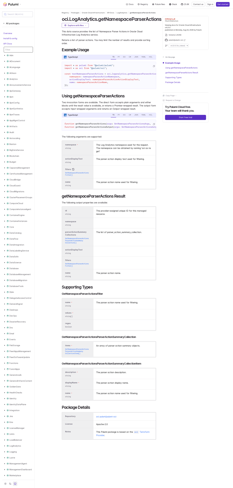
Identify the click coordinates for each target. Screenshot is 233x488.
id (66, 210)
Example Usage (172, 63)
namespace (70, 145)
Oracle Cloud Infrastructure (93, 13)
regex (68, 323)
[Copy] (153, 66)
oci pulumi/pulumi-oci (106, 416)
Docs (131, 4)
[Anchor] (91, 49)
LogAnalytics (122, 13)
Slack (174, 4)
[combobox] (17, 14)
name (67, 182)
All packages (12, 23)
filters (68, 169)
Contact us (198, 4)
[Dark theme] (10, 484)
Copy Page (170, 96)
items (67, 345)
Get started (222, 4)
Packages (75, 13)
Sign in (210, 4)
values (68, 313)
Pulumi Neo (160, 4)
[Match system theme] (15, 484)
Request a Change (173, 100)
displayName (71, 382)
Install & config (10, 38)
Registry (144, 4)
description (70, 372)
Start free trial (185, 117)
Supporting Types (173, 77)
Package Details (172, 82)
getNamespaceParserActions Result (181, 72)
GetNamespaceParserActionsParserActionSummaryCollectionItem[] (77, 351)
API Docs (7, 43)
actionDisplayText (74, 159)
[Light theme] (5, 484)
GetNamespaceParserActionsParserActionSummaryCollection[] (77, 241)
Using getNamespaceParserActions (181, 68)
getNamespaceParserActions (142, 13)
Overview (7, 33)
